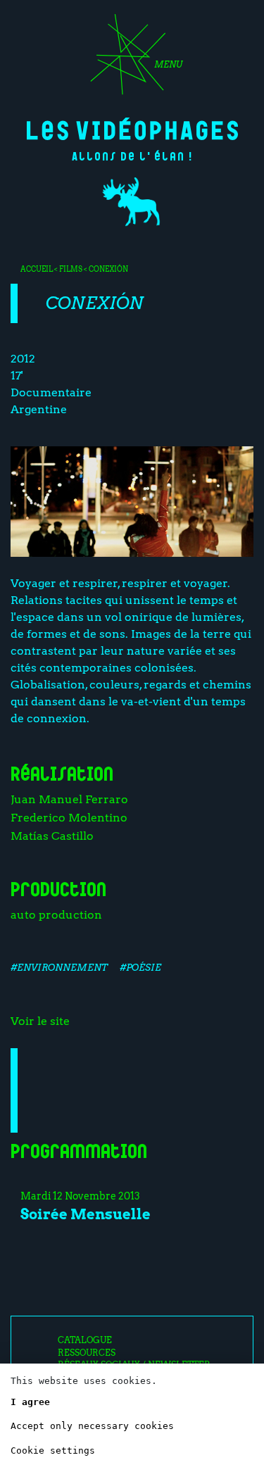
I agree (30, 1402)
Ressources (86, 1353)
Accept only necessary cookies (92, 1426)
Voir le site (40, 1021)
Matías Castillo (52, 836)
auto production (56, 914)
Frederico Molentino (69, 817)
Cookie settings (53, 1450)
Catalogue (85, 1340)
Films (70, 269)
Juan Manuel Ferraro (69, 799)
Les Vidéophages (132, 129)
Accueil (36, 269)
